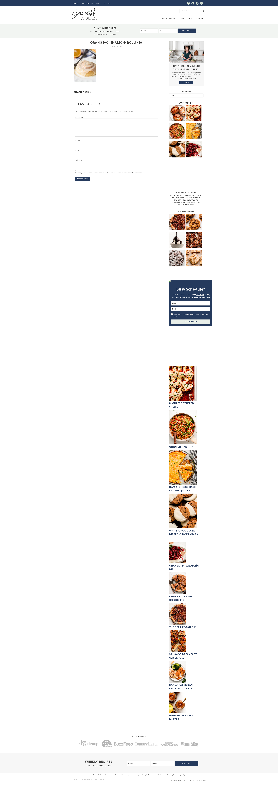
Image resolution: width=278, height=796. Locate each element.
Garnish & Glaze (85, 13)
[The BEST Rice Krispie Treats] (194, 258)
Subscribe (187, 31)
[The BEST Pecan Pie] (177, 222)
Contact (107, 3)
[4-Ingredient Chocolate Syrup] (177, 240)
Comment (80, 117)
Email (77, 150)
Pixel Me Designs (200, 781)
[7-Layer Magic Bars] (194, 240)
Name (77, 140)
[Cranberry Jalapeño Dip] (194, 149)
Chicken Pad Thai (181, 447)
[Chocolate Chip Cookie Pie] (177, 592)
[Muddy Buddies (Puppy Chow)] (177, 258)
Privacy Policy (181, 775)
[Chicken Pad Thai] (177, 131)
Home (75, 3)
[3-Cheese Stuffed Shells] (194, 113)
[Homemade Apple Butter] (177, 712)
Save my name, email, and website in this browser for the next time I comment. (108, 173)
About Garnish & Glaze (91, 3)
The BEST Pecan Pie (182, 627)
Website (78, 160)
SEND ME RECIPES (190, 322)
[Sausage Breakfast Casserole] (177, 650)
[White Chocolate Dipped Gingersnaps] (177, 149)
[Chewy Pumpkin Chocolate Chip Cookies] (194, 222)
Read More (186, 83)
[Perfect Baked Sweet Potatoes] (177, 113)
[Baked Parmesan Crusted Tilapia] (177, 681)
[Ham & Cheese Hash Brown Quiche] (194, 131)
